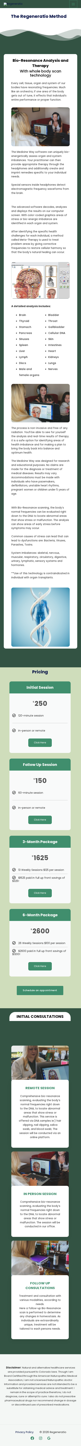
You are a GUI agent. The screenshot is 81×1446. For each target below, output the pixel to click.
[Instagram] (40, 1438)
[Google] (49, 1438)
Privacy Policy (24, 1432)
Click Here (40, 742)
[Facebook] (32, 1438)
